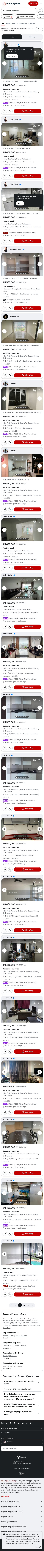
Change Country (7, 1438)
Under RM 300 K (20, 1346)
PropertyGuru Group (9, 1428)
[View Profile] (22, 45)
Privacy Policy (32, 1539)
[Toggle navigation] (41, 3)
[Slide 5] (23, 76)
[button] (3, 23)
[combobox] (21, 10)
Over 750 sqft (18, 1366)
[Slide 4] (21, 76)
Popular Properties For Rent (12, 1512)
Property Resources (9, 1522)
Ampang (8, 1325)
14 (24, 1305)
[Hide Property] (34, 51)
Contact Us (5, 1433)
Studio (5, 1356)
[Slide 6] (25, 76)
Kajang (25, 1325)
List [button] (13, 37)
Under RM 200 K (8, 1346)
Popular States (7, 1517)
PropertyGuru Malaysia (10, 1501)
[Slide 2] (18, 76)
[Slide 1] (16, 76)
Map (33, 37)
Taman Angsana (21, 1335)
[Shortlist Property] (39, 51)
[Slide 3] (20, 76)
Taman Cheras (8, 1335)
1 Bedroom (13, 1356)
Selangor (13, 1322)
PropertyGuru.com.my (8, 1481)
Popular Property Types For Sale (13, 1527)
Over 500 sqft (7, 1366)
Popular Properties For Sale (11, 1506)
